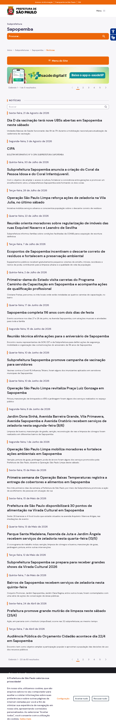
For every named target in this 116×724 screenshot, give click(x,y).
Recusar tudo (100, 698)
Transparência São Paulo (65, 2)
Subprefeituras (22, 50)
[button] (105, 87)
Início (9, 50)
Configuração (63, 698)
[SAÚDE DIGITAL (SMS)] (58, 75)
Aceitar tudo (81, 698)
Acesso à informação (44, 2)
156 (79, 2)
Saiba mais (25, 718)
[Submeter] (106, 106)
